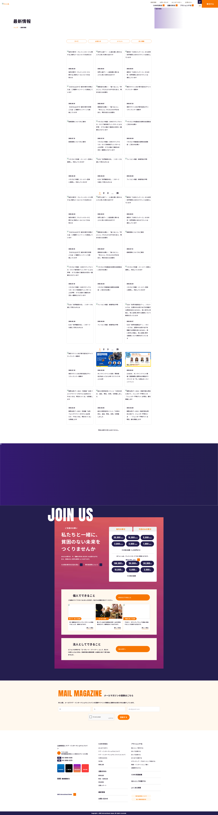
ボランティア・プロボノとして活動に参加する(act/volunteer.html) (136, 617)
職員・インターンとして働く (140, 764)
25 (117, 349)
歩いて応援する (136, 751)
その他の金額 (131, 576)
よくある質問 (136, 788)
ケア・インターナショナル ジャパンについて (112, 754)
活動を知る (171, 5)
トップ (16, 27)
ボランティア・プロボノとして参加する (143, 761)
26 (117, 193)
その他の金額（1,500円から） (131, 550)
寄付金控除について (141, 796)
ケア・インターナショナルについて (109, 751)
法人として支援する (138, 781)
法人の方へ (122, 649)
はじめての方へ (177, 2)
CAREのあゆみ (102, 758)
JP (200, 2)
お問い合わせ (164, 2)
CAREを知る (157, 5)
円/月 (118, 537)
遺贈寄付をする (136, 768)
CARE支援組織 (136, 774)
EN (200, 6)
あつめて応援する (136, 758)
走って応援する (136, 754)
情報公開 (101, 764)
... (112, 193)
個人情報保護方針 (141, 799)
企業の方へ (188, 2)
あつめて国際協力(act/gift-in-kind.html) (109, 617)
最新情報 (153, 2)
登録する (123, 717)
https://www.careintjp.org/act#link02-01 (81, 617)
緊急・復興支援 (103, 779)
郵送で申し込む (131, 560)
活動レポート (102, 785)
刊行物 (100, 761)
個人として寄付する (137, 748)
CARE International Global (64, 794)
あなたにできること (124, 597)
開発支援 (101, 775)
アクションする (185, 5)
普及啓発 (101, 782)
